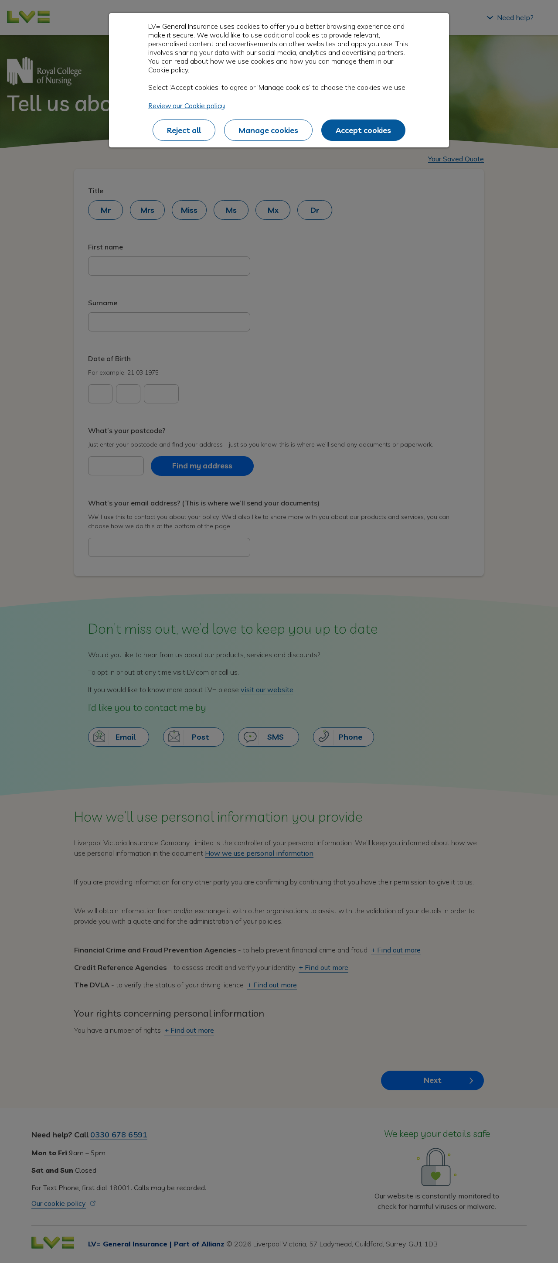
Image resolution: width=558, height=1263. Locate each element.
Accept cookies (363, 130)
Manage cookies (268, 130)
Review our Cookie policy (186, 105)
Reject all (184, 130)
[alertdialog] (279, 80)
